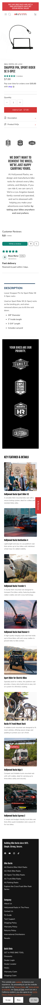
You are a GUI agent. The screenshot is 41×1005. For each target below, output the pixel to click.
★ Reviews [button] (38, 505)
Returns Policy (10, 930)
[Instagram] (14, 853)
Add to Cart (20, 110)
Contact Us (8, 911)
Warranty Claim (10, 971)
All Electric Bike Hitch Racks (15, 867)
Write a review (15, 244)
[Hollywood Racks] (20, 14)
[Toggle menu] (5, 14)
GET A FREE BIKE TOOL (14, 952)
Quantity (7, 97)
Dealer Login (9, 960)
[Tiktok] (18, 853)
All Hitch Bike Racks (12, 871)
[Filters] (30, 244)
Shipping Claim (10, 975)
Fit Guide (8, 915)
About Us (8, 903)
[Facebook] (5, 853)
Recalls (7, 938)
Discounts (8, 956)
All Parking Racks (11, 882)
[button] (9, 76)
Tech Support (9, 919)
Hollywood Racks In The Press (16, 907)
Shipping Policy (10, 923)
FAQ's (6, 968)
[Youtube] (9, 853)
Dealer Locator (10, 964)
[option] (20, 40)
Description (13, 288)
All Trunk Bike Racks (12, 879)
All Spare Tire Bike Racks (14, 875)
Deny (19, 1000)
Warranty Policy (10, 926)
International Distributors (14, 934)
